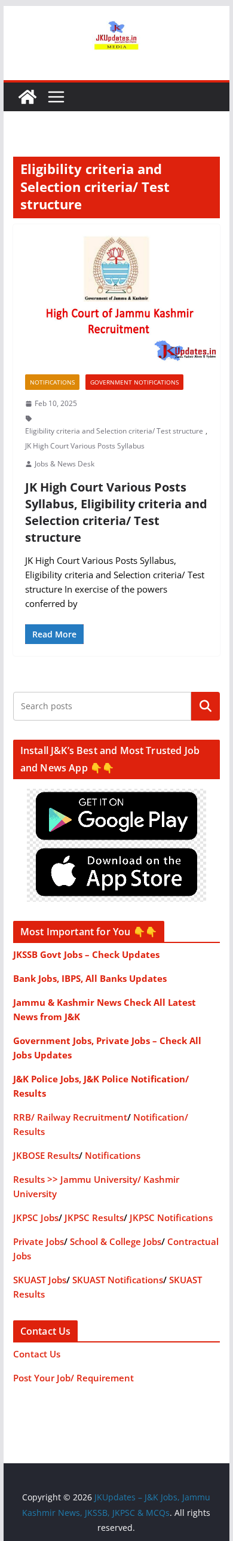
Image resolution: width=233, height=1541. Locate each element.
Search (205, 706)
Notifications (52, 382)
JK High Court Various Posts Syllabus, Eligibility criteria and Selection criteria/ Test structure (116, 512)
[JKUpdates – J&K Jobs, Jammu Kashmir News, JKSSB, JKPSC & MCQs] (27, 97)
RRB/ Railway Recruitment (70, 1117)
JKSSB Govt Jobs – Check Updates (86, 954)
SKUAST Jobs (39, 1280)
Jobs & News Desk (64, 464)
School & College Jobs (115, 1241)
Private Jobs (38, 1241)
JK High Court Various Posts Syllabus (85, 446)
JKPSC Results (94, 1217)
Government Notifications (134, 382)
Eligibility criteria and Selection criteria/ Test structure (114, 431)
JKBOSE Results (46, 1155)
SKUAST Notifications (117, 1280)
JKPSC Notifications (171, 1217)
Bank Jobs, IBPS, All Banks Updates (90, 978)
